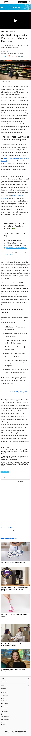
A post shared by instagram (17, 391)
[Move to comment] (22, 56)
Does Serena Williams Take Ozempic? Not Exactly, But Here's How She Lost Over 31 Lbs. (15, 451)
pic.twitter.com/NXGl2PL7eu (16, 248)
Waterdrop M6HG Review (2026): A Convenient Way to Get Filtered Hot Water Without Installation (14, 589)
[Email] (18, 56)
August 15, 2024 (8, 254)
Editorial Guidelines (23, 482)
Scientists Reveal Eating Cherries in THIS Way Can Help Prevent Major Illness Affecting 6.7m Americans (14, 458)
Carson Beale (6, 51)
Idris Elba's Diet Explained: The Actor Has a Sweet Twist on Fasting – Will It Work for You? (15, 464)
